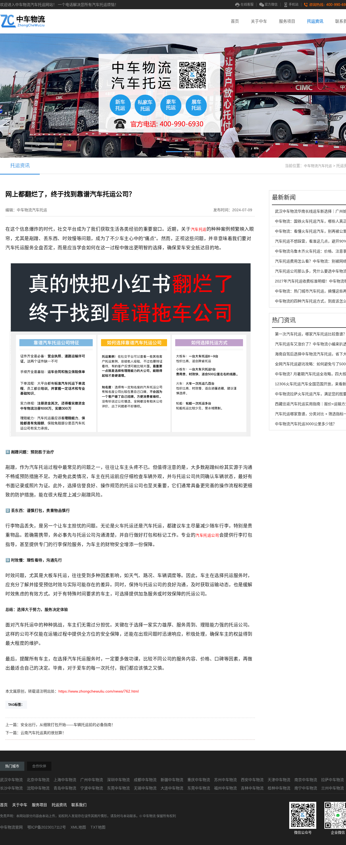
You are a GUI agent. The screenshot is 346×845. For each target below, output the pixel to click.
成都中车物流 (145, 780)
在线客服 (247, 4)
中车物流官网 (11, 827)
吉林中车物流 (252, 788)
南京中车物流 (305, 780)
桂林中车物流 (279, 788)
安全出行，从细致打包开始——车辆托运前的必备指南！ (68, 725)
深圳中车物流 (118, 780)
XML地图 (78, 827)
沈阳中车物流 (38, 788)
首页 (235, 21)
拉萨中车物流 (332, 780)
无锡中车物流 (145, 788)
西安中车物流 (252, 780)
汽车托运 (199, 229)
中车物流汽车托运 (318, 166)
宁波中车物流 (91, 788)
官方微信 (271, 4)
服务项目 (287, 21)
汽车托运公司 (207, 535)
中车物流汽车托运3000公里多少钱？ (306, 424)
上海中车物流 (65, 780)
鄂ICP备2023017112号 (46, 827)
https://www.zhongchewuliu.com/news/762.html (98, 691)
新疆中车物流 (172, 780)
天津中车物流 (279, 780)
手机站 (293, 4)
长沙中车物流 (11, 788)
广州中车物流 (91, 780)
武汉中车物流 (11, 780)
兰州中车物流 (332, 788)
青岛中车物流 (65, 788)
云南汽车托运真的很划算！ (43, 733)
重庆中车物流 (198, 780)
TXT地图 (98, 827)
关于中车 (259, 21)
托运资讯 (315, 21)
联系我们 (78, 805)
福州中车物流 (225, 788)
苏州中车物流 (225, 780)
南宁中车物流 (305, 788)
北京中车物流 (38, 780)
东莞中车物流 (118, 788)
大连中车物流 (172, 788)
